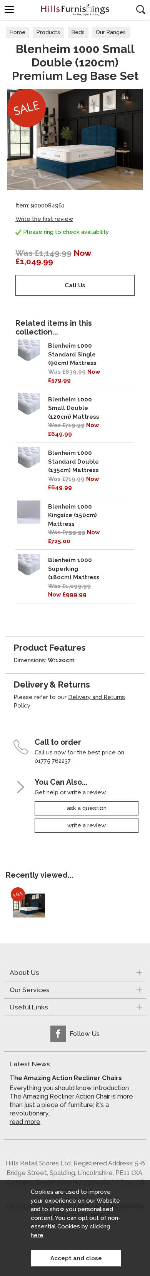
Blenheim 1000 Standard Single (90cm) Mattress (72, 354)
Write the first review (44, 218)
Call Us (75, 285)
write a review (86, 825)
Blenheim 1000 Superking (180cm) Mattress (74, 569)
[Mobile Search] (140, 9)
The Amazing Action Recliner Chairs (66, 1078)
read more (25, 1121)
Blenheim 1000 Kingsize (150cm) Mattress (72, 515)
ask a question (87, 808)
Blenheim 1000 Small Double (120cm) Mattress (73, 408)
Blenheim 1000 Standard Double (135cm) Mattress (73, 461)
